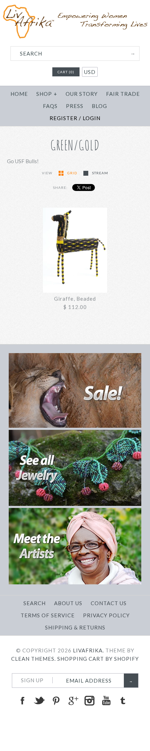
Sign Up (32, 680)
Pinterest (55, 700)
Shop (46, 94)
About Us (68, 603)
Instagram (89, 700)
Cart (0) (66, 72)
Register (63, 118)
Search (34, 603)
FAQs (50, 106)
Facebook (22, 700)
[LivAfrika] (75, 8)
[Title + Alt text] (75, 426)
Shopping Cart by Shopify (98, 659)
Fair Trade (123, 94)
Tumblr (122, 700)
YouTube (106, 700)
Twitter (39, 700)
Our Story (82, 94)
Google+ (72, 700)
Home (19, 94)
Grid (72, 173)
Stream (100, 173)
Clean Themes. (33, 659)
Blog (99, 106)
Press (74, 106)
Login (91, 118)
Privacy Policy (106, 615)
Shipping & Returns (75, 627)
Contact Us (109, 603)
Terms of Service (48, 615)
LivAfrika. (88, 650)
